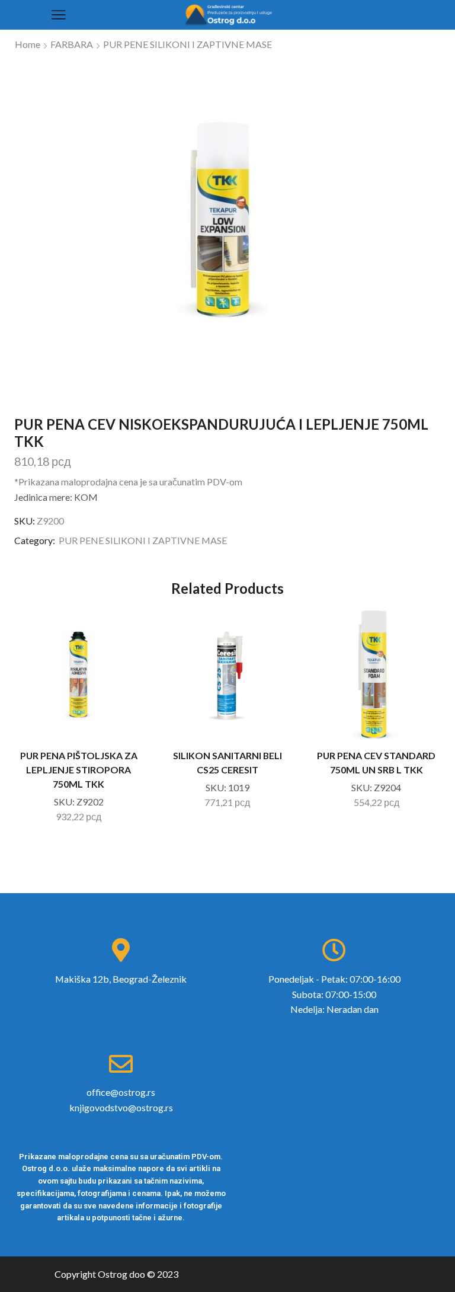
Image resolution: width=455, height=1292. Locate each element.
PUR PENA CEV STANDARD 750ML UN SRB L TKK (376, 762)
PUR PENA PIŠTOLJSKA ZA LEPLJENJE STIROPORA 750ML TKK (78, 769)
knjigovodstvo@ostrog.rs (121, 1107)
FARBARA (71, 44)
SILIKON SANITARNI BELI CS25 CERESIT (227, 762)
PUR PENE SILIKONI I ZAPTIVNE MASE (187, 44)
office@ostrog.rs (120, 1092)
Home (27, 44)
